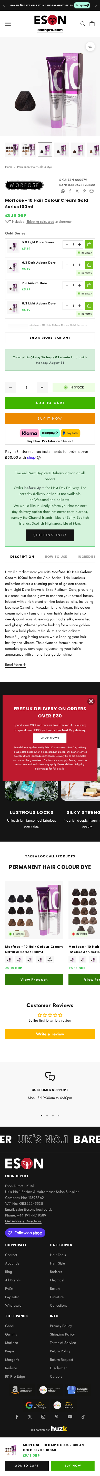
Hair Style (57, 1263)
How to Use (56, 556)
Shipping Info (50, 535)
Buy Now (73, 1466)
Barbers (56, 1271)
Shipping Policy (62, 1334)
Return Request (61, 1359)
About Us (12, 1263)
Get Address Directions (23, 1221)
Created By (40, 1429)
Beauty (55, 1288)
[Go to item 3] (45, 150)
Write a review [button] (50, 1034)
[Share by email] (91, 191)
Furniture (57, 1297)
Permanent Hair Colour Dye (34, 167)
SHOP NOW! (50, 738)
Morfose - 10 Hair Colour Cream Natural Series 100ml (34, 949)
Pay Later (12, 1297)
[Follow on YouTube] (70, 1416)
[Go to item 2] (29, 150)
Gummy (11, 1334)
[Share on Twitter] (77, 191)
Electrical (57, 1280)
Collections (58, 1305)
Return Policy (60, 1351)
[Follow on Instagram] (43, 1416)
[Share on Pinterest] (84, 191)
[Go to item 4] (61, 150)
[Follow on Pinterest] (56, 1416)
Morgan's (12, 1359)
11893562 (36, 1197)
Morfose (11, 1342)
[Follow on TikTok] (83, 1416)
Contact (11, 1254)
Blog (8, 1271)
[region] (50, 1089)
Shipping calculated (40, 221)
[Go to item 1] (12, 150)
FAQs (9, 1288)
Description (22, 556)
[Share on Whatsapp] (63, 191)
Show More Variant (49, 338)
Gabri (9, 1325)
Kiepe (9, 1351)
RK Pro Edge (15, 1376)
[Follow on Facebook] (16, 1416)
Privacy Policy (61, 1325)
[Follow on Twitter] (30, 1416)
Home (9, 167)
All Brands (13, 1280)
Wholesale (13, 1305)
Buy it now (50, 418)
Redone (11, 1368)
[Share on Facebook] (70, 191)
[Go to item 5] (78, 150)
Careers (56, 1376)
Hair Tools (58, 1254)
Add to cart (50, 402)
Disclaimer (58, 1368)
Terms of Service (63, 1342)
